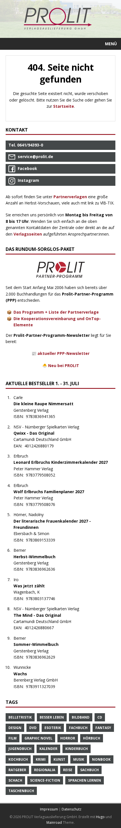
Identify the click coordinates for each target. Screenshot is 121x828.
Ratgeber (17, 769)
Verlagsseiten (28, 234)
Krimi (41, 759)
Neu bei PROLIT (63, 365)
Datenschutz (71, 809)
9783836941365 (43, 416)
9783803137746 (43, 598)
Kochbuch (18, 759)
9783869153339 (43, 540)
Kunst (59, 759)
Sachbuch (89, 769)
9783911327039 (43, 686)
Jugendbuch (20, 748)
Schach (15, 780)
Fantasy (103, 727)
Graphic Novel (38, 738)
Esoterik (52, 727)
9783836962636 (43, 569)
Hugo (100, 816)
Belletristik (20, 717)
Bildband (80, 717)
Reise (67, 769)
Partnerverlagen (70, 196)
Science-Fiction (45, 780)
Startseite (63, 106)
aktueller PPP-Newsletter (63, 353)
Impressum (49, 809)
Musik (78, 759)
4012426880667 (42, 627)
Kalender (48, 748)
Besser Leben (52, 717)
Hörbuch (91, 738)
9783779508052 (43, 475)
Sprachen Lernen (84, 780)
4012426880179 (42, 445)
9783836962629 (43, 657)
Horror (67, 738)
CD (99, 717)
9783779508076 (43, 504)
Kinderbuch (76, 748)
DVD (33, 727)
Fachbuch (78, 727)
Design (14, 727)
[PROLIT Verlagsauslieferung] (60, 19)
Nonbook (101, 759)
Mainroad (54, 822)
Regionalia (44, 769)
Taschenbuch (21, 790)
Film (12, 738)
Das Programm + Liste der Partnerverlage (56, 312)
